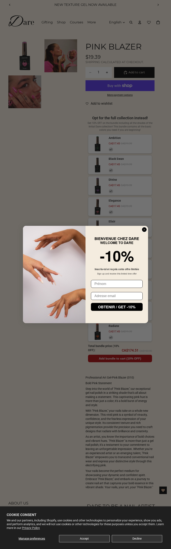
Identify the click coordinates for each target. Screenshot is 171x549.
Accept (84, 538)
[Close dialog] (144, 229)
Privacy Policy (31, 528)
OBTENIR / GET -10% (117, 307)
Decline (137, 538)
